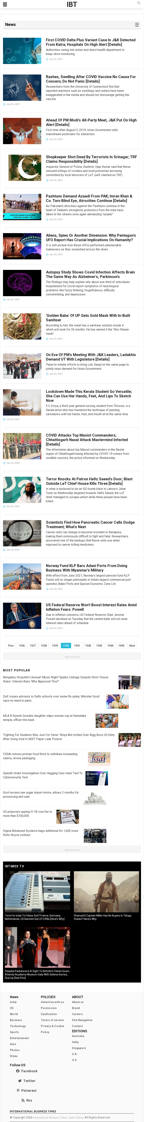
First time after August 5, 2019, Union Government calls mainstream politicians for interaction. (82, 132)
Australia (78, 1036)
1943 (99, 645)
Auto (13, 1044)
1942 (88, 645)
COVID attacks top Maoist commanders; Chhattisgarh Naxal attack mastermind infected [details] (87, 440)
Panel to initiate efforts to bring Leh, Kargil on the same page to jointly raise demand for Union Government (87, 366)
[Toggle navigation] (5, 4)
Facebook (29, 1071)
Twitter (28, 1081)
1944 (110, 645)
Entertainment (19, 1038)
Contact (77, 1026)
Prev (11, 645)
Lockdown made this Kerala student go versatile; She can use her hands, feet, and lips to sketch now (89, 396)
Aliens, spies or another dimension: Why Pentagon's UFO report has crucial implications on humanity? (91, 237)
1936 (22, 645)
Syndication (49, 1014)
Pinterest (28, 1091)
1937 (33, 645)
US (12, 1008)
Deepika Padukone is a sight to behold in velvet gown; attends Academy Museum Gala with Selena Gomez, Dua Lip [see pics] (37, 974)
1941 (77, 645)
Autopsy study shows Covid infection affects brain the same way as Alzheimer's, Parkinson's (90, 274)
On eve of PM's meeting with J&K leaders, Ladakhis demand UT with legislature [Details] (91, 356)
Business (16, 1020)
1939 (55, 645)
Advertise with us (52, 1002)
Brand (76, 1008)
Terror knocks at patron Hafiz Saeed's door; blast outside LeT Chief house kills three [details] (89, 481)
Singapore (79, 1048)
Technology (18, 1026)
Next (132, 645)
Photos (15, 1050)
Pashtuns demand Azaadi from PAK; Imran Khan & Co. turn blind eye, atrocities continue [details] (89, 198)
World (14, 1014)
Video (14, 1056)
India (13, 1002)
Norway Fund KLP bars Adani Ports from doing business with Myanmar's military (86, 567)
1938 (44, 645)
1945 (121, 645)
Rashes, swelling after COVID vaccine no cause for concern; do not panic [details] (91, 79)
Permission (49, 1008)
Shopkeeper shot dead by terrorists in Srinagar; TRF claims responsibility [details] (91, 159)
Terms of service (52, 1020)
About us (78, 1002)
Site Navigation (82, 1020)
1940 (66, 645)
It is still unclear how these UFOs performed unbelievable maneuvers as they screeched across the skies (83, 247)
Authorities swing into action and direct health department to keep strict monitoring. (85, 52)
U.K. (74, 1054)
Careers (77, 1014)
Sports (14, 1032)
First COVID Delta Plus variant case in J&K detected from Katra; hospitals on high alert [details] (91, 42)
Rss (28, 1100)
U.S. (74, 1060)
